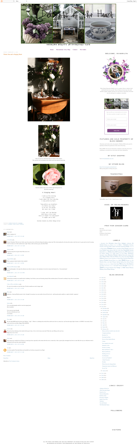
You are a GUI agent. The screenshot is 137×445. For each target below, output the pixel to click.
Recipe (127, 260)
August (104, 316)
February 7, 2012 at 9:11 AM (15, 352)
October (104, 312)
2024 (102, 281)
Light (114, 253)
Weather (127, 267)
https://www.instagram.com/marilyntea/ (108, 167)
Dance (119, 246)
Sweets (112, 264)
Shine (105, 262)
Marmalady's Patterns (104, 255)
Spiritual (119, 262)
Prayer (114, 260)
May (104, 323)
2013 (102, 304)
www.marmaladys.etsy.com (107, 158)
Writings (113, 269)
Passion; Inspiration (112, 258)
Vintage (118, 267)
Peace (119, 258)
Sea (133, 260)
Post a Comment (6, 355)
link (120, 253)
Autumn (102, 245)
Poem (14, 224)
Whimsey (131, 267)
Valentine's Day (112, 267)
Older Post (92, 358)
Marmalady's (131, 253)
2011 (102, 373)
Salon (131, 260)
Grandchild (126, 250)
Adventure (111, 243)
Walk (124, 267)
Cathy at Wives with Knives (13, 284)
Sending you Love (106, 353)
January (104, 370)
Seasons (102, 262)
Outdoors (102, 258)
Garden (104, 250)
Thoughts (125, 265)
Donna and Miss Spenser (12, 266)
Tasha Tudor (116, 264)
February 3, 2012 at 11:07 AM (16, 245)
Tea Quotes (102, 265)
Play (126, 258)
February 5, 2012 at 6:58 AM (15, 315)
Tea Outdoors (130, 264)
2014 (102, 302)
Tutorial (107, 267)
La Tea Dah (9, 240)
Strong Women (130, 262)
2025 (102, 279)
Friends (127, 248)
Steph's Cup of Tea (104, 399)
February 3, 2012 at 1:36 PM (15, 263)
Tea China (124, 264)
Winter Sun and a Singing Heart (109, 364)
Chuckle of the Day (104, 246)
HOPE (116, 252)
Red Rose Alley (103, 395)
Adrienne (9, 249)
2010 (102, 375)
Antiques (124, 243)
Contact (75, 49)
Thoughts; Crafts (131, 265)
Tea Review (107, 265)
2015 (102, 300)
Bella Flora (116, 245)
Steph (8, 232)
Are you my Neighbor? (107, 358)
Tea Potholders (105, 355)
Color (110, 246)
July (104, 318)
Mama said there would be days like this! (111, 331)
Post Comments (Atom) (14, 361)
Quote (18, 224)
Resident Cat (105, 335)
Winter (22, 224)
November (105, 310)
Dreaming (123, 246)
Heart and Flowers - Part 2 (107, 349)
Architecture (129, 243)
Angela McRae (10, 259)
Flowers (10, 224)
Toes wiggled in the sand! (107, 343)
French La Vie (103, 392)
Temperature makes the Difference (109, 366)
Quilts (120, 260)
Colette (103, 341)
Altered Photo (117, 243)
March (104, 327)
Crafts (116, 246)
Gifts (114, 250)
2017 (102, 296)
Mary (8, 292)
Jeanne (8, 303)
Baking (105, 245)
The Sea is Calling (106, 347)
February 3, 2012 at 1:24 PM (15, 255)
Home (52, 49)
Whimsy (102, 269)
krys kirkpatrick (10, 276)
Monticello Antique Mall (127, 255)
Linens (117, 253)
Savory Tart (104, 368)
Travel (102, 267)
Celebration (126, 245)
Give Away (118, 250)
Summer (101, 264)
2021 (102, 288)
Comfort (113, 246)
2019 (102, 292)
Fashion (105, 248)
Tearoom (120, 265)
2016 (102, 298)
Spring (122, 262)
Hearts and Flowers (106, 351)
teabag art (111, 265)
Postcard (110, 260)
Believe (112, 245)
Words (109, 269)
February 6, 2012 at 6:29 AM (15, 334)
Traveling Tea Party (106, 337)
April (104, 325)
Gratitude (131, 250)
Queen (117, 260)
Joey (124, 252)
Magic (125, 253)
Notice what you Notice (112, 256)
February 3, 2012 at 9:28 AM (15, 236)
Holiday (110, 252)
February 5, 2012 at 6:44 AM (15, 299)
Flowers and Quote (117, 248)
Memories (110, 255)
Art (133, 243)
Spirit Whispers (113, 262)
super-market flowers (106, 264)
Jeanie (8, 338)
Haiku (101, 252)
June (104, 321)
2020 (102, 290)
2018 (102, 294)
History (106, 251)
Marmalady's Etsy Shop (63, 49)
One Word (127, 256)
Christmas (131, 245)
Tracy (8, 319)
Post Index (83, 49)
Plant (124, 258)
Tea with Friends (103, 403)
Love (123, 253)
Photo (122, 258)
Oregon (132, 256)
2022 (102, 286)
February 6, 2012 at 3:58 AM (15, 325)
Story (125, 262)
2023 (102, 284)
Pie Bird (104, 362)
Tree (105, 267)
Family (127, 246)
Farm (102, 248)
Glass (122, 250)
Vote (121, 267)
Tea (120, 264)
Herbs (104, 252)
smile (108, 262)
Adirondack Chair (104, 243)
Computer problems (106, 333)
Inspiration (120, 252)
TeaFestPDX (116, 265)
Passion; (106, 258)
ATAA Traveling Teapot (105, 390)
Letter (111, 253)
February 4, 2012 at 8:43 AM (15, 280)
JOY (126, 252)
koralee (8, 328)
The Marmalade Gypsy (104, 404)
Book (120, 245)
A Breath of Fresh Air (104, 388)
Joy (7, 347)
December (105, 308)
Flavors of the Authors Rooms (108, 339)
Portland (106, 260)
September (105, 314)
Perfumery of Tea (105, 345)
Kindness (130, 252)
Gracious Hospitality (104, 394)
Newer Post (5, 358)
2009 (102, 377)
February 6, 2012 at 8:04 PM (15, 344)
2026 (102, 277)
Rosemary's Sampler (104, 397)
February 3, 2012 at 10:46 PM (16, 272)
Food (123, 248)
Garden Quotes (110, 250)
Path (117, 258)
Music (101, 256)
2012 (102, 306)
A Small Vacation (106, 360)
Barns (109, 245)
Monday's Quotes (117, 255)
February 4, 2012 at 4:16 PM (15, 288)
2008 (102, 379)
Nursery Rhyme (122, 256)
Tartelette (102, 401)
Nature (104, 256)
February (105, 329)
